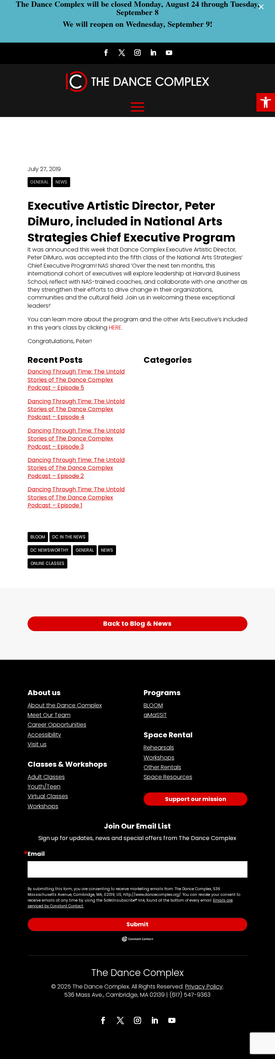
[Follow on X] (121, 52)
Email (36, 854)
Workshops (43, 806)
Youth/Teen (44, 786)
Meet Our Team (49, 715)
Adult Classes (46, 777)
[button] (265, 102)
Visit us (37, 744)
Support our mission (195, 799)
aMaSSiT (155, 715)
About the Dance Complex (65, 705)
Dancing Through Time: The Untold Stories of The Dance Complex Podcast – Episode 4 (76, 409)
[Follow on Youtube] (169, 52)
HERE (115, 327)
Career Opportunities (57, 725)
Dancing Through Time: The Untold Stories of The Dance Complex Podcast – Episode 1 (76, 497)
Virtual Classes (48, 796)
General (39, 182)
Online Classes (47, 563)
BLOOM (37, 537)
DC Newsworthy (49, 550)
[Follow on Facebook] (106, 52)
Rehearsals (159, 747)
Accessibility (44, 735)
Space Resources (168, 777)
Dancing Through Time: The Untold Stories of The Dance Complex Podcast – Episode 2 (76, 468)
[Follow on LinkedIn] (153, 52)
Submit (137, 924)
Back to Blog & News (137, 623)
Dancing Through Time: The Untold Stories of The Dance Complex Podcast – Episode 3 (76, 438)
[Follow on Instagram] (137, 52)
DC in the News (69, 537)
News (61, 182)
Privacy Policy (204, 986)
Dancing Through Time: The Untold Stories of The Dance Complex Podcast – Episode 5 (76, 379)
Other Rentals (162, 767)
